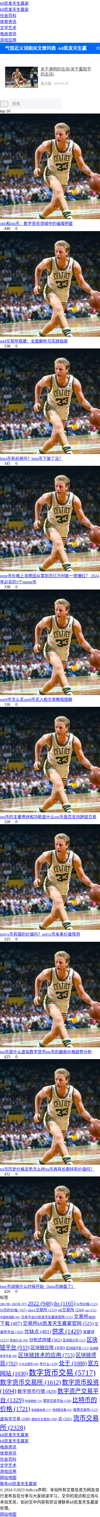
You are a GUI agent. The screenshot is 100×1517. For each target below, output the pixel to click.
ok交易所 (71, 1310)
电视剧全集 (62, 1409)
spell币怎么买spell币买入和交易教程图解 (36, 699)
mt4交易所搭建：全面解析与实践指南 (34, 341)
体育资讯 (8, 22)
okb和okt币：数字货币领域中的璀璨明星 (36, 223)
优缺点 (37, 1331)
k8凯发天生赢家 (14, 3)
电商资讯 (8, 34)
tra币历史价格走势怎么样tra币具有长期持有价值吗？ (47, 1169)
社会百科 (8, 15)
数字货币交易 (62, 1373)
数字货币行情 (36, 1391)
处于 (73, 1363)
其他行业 (19, 1340)
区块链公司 (74, 1340)
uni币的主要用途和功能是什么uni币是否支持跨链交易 (48, 817)
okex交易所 (42, 1310)
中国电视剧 (10, 1317)
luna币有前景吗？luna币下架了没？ (31, 458)
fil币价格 (87, 1304)
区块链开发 (77, 1348)
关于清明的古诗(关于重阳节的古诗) (66, 71)
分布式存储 (45, 1340)
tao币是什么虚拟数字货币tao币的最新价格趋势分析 (46, 1052)
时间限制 (33, 1400)
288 (5, 1304)
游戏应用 (8, 40)
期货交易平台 (57, 1401)
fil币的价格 (13, 1310)
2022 (40, 1303)
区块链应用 (48, 1347)
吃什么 (49, 1364)
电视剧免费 (41, 1410)
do (64, 1303)
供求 (67, 1331)
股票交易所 (85, 1410)
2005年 (19, 1304)
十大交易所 (29, 1364)
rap (90, 1310)
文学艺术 (8, 28)
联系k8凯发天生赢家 (18, 1484)
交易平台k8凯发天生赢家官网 (47, 1317)
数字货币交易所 (30, 1382)
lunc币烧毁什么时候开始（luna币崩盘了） (37, 1286)
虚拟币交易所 (44, 1419)
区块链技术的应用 (46, 1355)
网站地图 (8, 1478)
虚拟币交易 (15, 1419)
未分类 (46, 83)
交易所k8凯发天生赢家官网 (58, 1323)
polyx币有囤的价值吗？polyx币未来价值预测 (40, 934)
